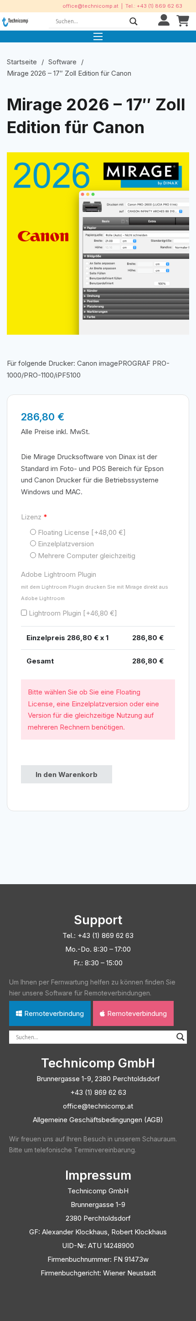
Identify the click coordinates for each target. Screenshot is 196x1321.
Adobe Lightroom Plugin (94, 585)
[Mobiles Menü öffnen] (98, 36)
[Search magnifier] (133, 21)
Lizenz (34, 517)
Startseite (22, 61)
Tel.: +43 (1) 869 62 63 (153, 6)
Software (62, 61)
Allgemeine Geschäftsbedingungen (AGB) (98, 1119)
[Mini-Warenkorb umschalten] (182, 21)
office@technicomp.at (90, 6)
